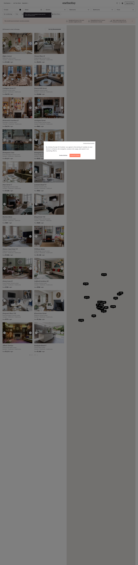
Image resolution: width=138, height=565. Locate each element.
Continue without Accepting (88, 143)
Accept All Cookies (75, 155)
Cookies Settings (63, 155)
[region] (70, 150)
